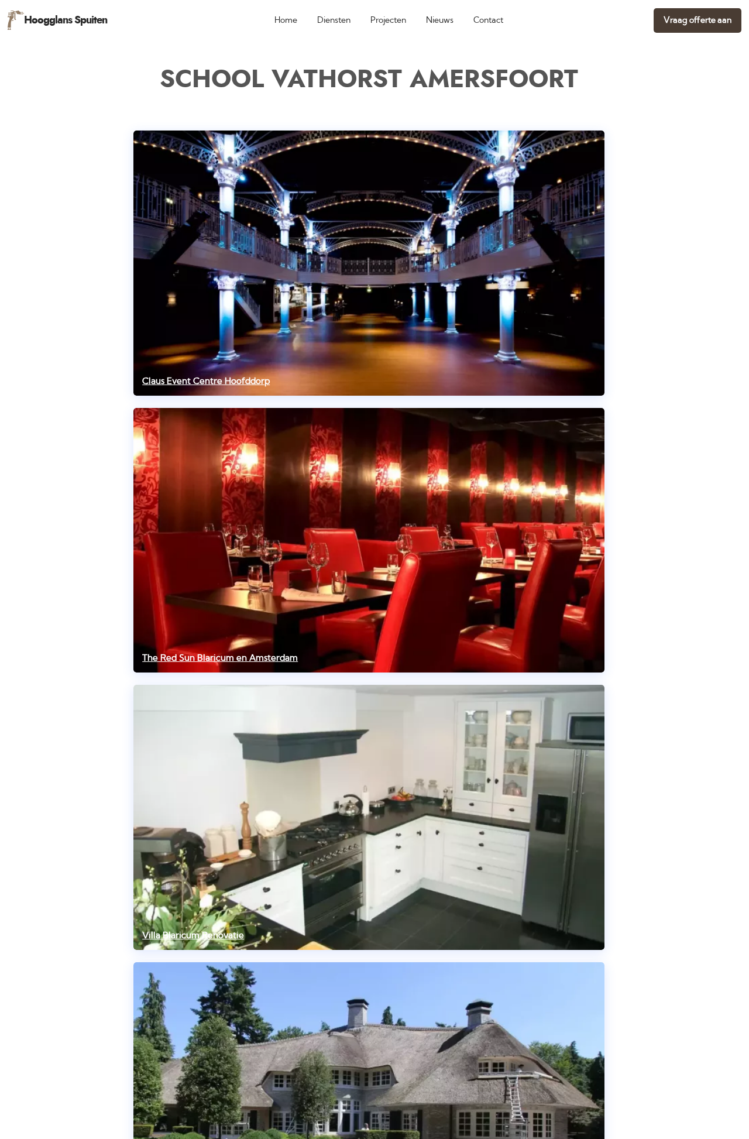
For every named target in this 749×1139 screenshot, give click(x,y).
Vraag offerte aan (697, 20)
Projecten (388, 20)
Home (285, 20)
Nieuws (439, 20)
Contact (488, 20)
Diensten (334, 20)
